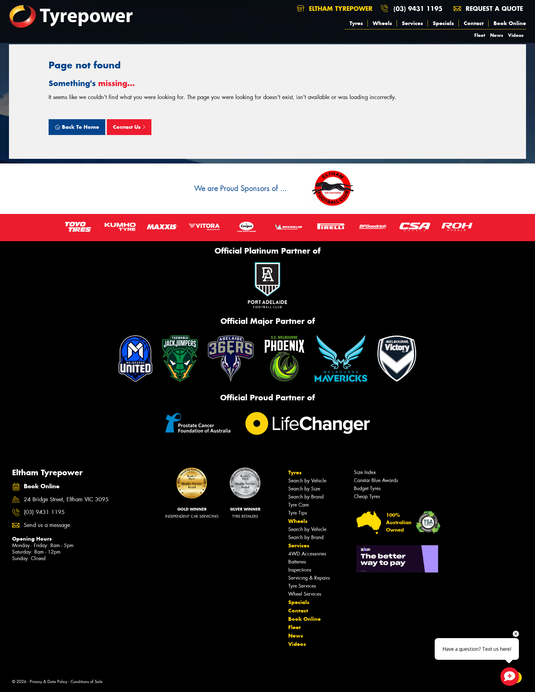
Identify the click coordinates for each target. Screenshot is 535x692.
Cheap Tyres (367, 496)
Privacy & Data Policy (48, 681)
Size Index (365, 472)
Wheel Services (304, 594)
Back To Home (79, 127)
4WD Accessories (307, 554)
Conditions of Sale (86, 681)
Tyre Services (302, 586)
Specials (443, 23)
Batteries (297, 562)
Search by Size (304, 488)
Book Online (510, 23)
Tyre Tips (297, 513)
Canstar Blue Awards (376, 480)
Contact (474, 23)
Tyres (356, 23)
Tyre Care (298, 505)
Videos (516, 35)
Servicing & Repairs (309, 578)
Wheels (382, 23)
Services (412, 23)
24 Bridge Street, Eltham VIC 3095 (66, 499)
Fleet (479, 35)
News (496, 35)
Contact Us (127, 127)
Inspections (299, 570)
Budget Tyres (367, 488)
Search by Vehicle (307, 480)
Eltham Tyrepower (339, 8)
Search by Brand (306, 497)
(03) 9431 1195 (418, 8)
